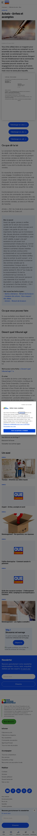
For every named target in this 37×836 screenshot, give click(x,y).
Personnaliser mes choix (10, 426)
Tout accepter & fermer (19, 430)
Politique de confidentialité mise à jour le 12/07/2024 (17, 424)
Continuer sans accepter (26, 404)
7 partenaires (21, 412)
